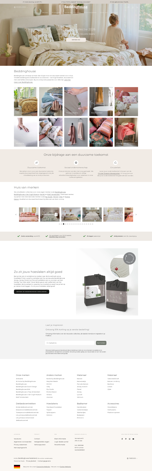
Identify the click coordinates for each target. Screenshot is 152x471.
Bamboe (111, 384)
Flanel (79, 389)
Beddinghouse (60, 192)
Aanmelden (101, 343)
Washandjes (81, 412)
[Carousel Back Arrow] (16, 214)
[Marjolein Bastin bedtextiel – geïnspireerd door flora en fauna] (113, 214)
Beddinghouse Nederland (27, 458)
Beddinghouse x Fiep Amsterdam (28, 392)
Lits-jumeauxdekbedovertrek (26, 415)
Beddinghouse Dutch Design (26, 386)
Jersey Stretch (82, 386)
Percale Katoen (82, 384)
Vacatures (17, 439)
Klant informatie (60, 439)
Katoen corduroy (114, 381)
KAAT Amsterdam (53, 194)
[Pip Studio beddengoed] (28, 214)
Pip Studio (49, 197)
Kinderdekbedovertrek (24, 407)
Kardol (42, 194)
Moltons (49, 415)
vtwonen (50, 397)
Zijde (109, 389)
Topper (49, 410)
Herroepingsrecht (20, 447)
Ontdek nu (76, 39)
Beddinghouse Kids (23, 389)
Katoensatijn (81, 381)
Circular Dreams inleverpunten (109, 173)
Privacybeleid (31, 461)
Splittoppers (51, 412)
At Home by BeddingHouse (26, 381)
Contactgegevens (44, 461)
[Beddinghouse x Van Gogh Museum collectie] (50, 214)
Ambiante (19, 378)
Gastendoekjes (82, 410)
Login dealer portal (61, 442)
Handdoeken (81, 407)
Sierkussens (112, 410)
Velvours (80, 397)
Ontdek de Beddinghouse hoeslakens (32, 291)
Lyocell (79, 394)
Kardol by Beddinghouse (55, 378)
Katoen (79, 378)
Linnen (110, 386)
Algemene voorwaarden (23, 442)
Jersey (79, 392)
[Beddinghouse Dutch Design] (71, 214)
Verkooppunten (39, 444)
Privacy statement (20, 444)
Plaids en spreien (114, 412)
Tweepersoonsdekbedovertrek (27, 412)
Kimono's (80, 418)
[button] (128, 7)
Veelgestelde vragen (41, 442)
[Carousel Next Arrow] (136, 214)
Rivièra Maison (52, 392)
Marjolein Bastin (52, 381)
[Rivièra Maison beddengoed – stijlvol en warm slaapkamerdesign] (92, 214)
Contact (37, 439)
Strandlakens (112, 407)
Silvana (49, 394)
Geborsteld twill (113, 378)
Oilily (60, 197)
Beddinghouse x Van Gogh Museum (26, 194)
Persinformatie (59, 444)
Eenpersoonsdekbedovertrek (26, 410)
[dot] (59, 224)
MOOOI (55, 197)
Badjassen (80, 415)
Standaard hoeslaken (54, 407)
